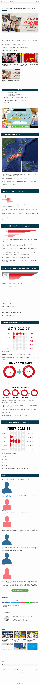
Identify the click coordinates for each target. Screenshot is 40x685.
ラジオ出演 (8, 213)
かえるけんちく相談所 (7, 1)
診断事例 (11, 669)
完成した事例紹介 (21, 479)
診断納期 (8, 669)
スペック (23, 674)
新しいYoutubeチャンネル (20, 213)
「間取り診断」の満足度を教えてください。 (12, 99)
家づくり (23, 670)
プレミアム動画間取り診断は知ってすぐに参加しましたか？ (15, 95)
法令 (22, 672)
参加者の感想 (6, 102)
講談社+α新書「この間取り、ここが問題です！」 (24, 209)
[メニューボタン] (39, 1)
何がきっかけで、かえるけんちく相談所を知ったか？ (13, 94)
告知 (3, 597)
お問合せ (36, 669)
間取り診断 (6, 597)
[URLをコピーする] (35, 602)
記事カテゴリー (24, 669)
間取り (23, 671)
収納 (22, 673)
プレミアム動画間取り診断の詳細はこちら (20, 590)
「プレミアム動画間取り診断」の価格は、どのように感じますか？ (16, 100)
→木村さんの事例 (8, 496)
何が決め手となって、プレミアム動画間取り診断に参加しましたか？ (16, 97)
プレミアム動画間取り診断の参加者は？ (11, 92)
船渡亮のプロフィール (31, 669)
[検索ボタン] (36, 1)
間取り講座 (15, 669)
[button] (5, 602)
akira (7, 621)
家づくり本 (19, 669)
